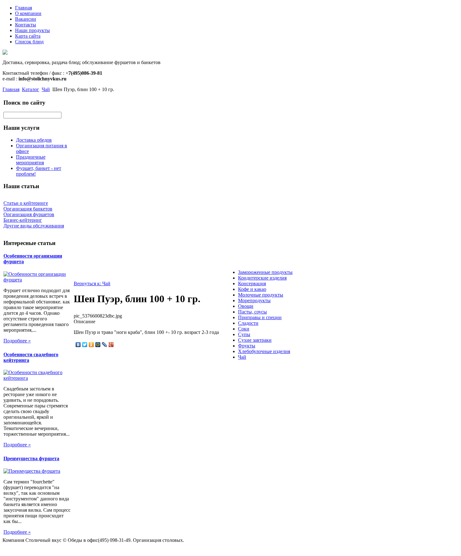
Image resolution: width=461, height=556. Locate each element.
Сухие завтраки (255, 340)
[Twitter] (85, 345)
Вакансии (25, 19)
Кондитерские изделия (262, 278)
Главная (23, 7)
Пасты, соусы (252, 311)
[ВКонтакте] (78, 345)
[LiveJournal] (104, 345)
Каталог (30, 89)
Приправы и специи (260, 317)
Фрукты (246, 345)
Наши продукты (32, 30)
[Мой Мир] (98, 345)
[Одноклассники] (91, 345)
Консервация (252, 283)
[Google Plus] (111, 345)
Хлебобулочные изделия (264, 351)
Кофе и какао (252, 289)
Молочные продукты (260, 294)
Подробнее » (17, 340)
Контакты (25, 24)
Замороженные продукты (265, 272)
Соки (243, 328)
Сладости (248, 323)
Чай (46, 89)
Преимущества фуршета (31, 458)
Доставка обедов (34, 140)
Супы (244, 334)
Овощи (245, 306)
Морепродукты (254, 300)
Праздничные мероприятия (30, 159)
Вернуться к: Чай (92, 283)
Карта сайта (27, 36)
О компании (28, 13)
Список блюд (29, 41)
